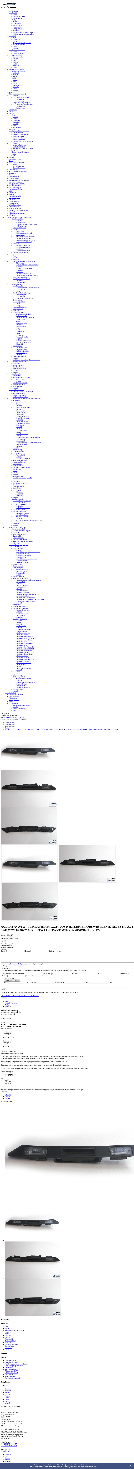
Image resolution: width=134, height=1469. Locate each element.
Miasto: (74, 974)
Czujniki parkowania (22, 553)
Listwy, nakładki (18, 18)
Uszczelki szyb (17, 127)
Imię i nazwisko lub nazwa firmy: (13, 974)
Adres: (98, 974)
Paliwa (15, 258)
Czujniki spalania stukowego (21, 293)
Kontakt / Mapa (9, 1346)
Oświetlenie (14, 95)
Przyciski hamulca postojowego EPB (27, 594)
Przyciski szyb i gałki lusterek (25, 597)
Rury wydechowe (18, 487)
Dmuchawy (20, 280)
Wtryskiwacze (17, 469)
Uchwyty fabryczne (15, 208)
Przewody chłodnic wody (24, 242)
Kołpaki (15, 707)
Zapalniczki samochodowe (17, 213)
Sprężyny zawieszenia (19, 511)
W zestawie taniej (10, 1341)
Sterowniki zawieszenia (23, 663)
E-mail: (3, 951)
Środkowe (19, 495)
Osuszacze (19, 270)
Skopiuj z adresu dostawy (12, 980)
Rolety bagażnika (14, 201)
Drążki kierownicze (19, 393)
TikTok (7, 1401)
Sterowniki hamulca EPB (24, 643)
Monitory (19, 583)
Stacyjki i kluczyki (20, 619)
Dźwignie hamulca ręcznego (21, 377)
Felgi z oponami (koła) (16, 694)
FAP (17, 479)
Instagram (8, 1390)
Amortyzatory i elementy (22, 501)
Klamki (15, 67)
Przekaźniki (16, 605)
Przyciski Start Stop (22, 596)
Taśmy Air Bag (17, 675)
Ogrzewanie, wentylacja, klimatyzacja (22, 261)
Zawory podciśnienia (19, 356)
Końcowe (19, 492)
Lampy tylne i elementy (21, 97)
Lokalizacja (8, 1348)
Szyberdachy (17, 122)
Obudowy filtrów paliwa (20, 460)
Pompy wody (18, 231)
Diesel (18, 333)
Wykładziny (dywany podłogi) (18, 210)
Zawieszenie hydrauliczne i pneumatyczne (27, 520)
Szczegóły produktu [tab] (11, 1003)
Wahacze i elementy (20, 516)
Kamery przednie (18, 566)
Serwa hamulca (17, 386)
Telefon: (27, 951)
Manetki (19, 589)
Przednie (15, 117)
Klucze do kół (17, 536)
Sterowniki (17, 624)
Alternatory (16, 363)
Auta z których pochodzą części (14, 1330)
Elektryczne (20, 335)
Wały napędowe (21, 411)
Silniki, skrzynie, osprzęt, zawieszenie (18, 217)
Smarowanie (20, 414)
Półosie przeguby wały (21, 407)
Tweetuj (7, 1096)
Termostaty (16, 243)
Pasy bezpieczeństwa (15, 189)
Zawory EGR (20, 319)
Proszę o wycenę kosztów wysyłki (13, 966)
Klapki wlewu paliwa (17, 50)
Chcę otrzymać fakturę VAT (36, 976)
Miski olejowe (20, 344)
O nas (6, 1327)
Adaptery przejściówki (23, 458)
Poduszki (19, 428)
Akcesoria (13, 703)
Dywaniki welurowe (19, 168)
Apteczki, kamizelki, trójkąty (21, 531)
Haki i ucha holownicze (20, 534)
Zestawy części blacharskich (19, 152)
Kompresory (20, 522)
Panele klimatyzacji (15, 187)
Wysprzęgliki (20, 441)
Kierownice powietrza (19, 228)
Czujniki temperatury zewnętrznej (26, 559)
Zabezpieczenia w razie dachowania (24, 32)
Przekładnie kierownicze (20, 397)
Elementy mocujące (19, 16)
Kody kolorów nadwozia (12, 1369)
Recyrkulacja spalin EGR (22, 314)
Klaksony (19, 680)
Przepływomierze (18, 309)
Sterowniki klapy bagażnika (25, 647)
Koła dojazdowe (14, 700)
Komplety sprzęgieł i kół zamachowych (28, 442)
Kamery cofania (17, 564)
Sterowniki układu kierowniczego (26, 659)
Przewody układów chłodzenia (24, 236)
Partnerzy (8, 1337)
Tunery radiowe (21, 664)
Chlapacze (16, 532)
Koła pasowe (20, 296)
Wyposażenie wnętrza (13, 159)
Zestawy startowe (18, 689)
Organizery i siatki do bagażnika (23, 541)
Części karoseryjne (10, 1360)
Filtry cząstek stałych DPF (22, 478)
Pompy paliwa (17, 464)
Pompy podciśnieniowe (20, 307)
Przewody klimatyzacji (23, 273)
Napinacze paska (21, 323)
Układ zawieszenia (16, 499)
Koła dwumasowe (22, 434)
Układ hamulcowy (16, 374)
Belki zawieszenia (20, 504)
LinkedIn (7, 1403)
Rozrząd (17, 321)
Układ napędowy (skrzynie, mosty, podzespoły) (25, 398)
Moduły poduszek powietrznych (26, 682)
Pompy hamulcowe (19, 384)
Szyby (12, 115)
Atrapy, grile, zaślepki (19, 145)
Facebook (8, 1389)
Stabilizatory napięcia (23, 633)
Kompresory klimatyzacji (24, 268)
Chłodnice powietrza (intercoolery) (27, 224)
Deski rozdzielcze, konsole (17, 162)
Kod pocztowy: (48, 974)
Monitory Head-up (18, 576)
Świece (16, 671)
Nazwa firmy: (31, 982)
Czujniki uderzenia (22, 560)
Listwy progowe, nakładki (17, 69)
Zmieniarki (19, 617)
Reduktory (19, 420)
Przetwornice (20, 108)
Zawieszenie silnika (20, 347)
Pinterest (7, 1098)
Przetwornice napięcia (19, 606)
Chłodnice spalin (21, 316)
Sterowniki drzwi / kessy (24, 640)
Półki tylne (12, 199)
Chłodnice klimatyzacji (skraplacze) (27, 265)
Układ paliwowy (15, 450)
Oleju (14, 256)
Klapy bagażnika (15, 55)
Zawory (15, 471)
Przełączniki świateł (22, 592)
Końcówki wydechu (19, 485)
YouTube (7, 1394)
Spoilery (11, 113)
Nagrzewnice (20, 282)
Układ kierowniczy (16, 390)
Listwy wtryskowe (18, 451)
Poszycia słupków (14, 198)
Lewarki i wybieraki (22, 418)
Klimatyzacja (18, 263)
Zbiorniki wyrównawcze (20, 252)
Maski (12, 78)
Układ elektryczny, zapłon (18, 545)
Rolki (18, 328)
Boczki (11, 161)
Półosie (18, 409)
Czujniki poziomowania (23, 555)
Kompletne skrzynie (22, 416)
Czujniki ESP (17, 376)
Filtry (12, 254)
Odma (18, 291)
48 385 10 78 (34, 996)
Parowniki (19, 272)
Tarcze (18, 435)
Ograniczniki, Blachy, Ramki (22, 43)
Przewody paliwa (18, 465)
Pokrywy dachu (17, 25)
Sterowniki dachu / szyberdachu (26, 638)
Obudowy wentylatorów (24, 247)
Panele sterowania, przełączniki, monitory (27, 580)
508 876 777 (13, 717)
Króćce (15, 229)
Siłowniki (16, 58)
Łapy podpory (20, 425)
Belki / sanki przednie (23, 508)
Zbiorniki (19, 457)
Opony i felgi (10, 693)
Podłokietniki (13, 192)
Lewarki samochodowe (20, 539)
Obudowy (16, 74)
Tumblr (7, 1399)
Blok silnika (18, 286)
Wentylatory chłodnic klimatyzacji (27, 275)
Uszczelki (16, 66)
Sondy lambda (17, 488)
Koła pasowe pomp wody (24, 233)
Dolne (18, 303)
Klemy (18, 575)
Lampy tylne (20, 99)
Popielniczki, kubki (15, 196)
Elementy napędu (19, 295)
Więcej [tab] (7, 1005)
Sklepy (7, 1328)
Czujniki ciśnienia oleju (23, 340)
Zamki (15, 46)
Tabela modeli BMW (11, 1371)
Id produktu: (5, 937)
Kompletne (16, 73)
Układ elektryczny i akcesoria (15, 527)
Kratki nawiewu (14, 177)
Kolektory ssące (17, 300)
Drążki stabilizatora (22, 515)
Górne (18, 305)
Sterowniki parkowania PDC (25, 649)
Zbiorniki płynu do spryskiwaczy (23, 141)
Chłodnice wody (21, 226)
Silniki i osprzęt (15, 284)
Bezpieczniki (20, 573)
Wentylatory (20, 249)
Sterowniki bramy (22, 634)
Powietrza (16, 259)
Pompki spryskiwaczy (19, 136)
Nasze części (9, 1339)
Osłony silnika (19, 302)
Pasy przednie (13, 110)
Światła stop (20, 101)
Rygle (14, 60)
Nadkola (11, 92)
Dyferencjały (17, 400)
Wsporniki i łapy (21, 353)
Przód (14, 154)
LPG (16, 453)
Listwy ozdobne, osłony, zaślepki (19, 180)
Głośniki (19, 612)
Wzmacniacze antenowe (23, 668)
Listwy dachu (17, 23)
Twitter (7, 1398)
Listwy (15, 41)
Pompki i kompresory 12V (21, 708)
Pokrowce (16, 543)
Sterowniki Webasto (22, 661)
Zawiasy (15, 48)
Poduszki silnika (21, 349)
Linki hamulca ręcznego (20, 383)
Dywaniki (13, 164)
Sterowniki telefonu (22, 657)
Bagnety (19, 339)
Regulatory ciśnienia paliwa (21, 467)
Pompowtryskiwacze (19, 462)
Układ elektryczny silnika (18, 361)
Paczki (7, 1334)
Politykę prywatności (24, 964)
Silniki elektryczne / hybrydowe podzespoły (26, 360)
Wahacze (19, 518)
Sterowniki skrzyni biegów (24, 654)
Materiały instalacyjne (21, 569)
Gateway (19, 627)
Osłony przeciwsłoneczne (17, 184)
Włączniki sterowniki (23, 250)
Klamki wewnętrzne (15, 175)
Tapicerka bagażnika (15, 205)
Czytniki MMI (20, 582)
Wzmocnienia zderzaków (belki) (23, 148)
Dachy (12, 20)
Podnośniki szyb (21, 684)
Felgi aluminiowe (14, 696)
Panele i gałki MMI (22, 585)
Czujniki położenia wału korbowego (27, 287)
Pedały (11, 191)
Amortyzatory (20, 502)
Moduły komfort (21, 631)
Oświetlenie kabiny (15, 185)
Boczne (15, 118)
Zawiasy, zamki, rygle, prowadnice (23, 34)
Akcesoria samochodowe (18, 529)
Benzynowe (20, 332)
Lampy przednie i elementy (23, 104)
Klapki (15, 51)
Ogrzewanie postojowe (20, 277)
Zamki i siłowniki (18, 53)
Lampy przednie (21, 106)
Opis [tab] (6, 1001)
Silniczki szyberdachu (23, 687)
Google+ (7, 1392)
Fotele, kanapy (13, 169)
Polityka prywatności (11, 1344)
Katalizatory (16, 481)
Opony (11, 701)
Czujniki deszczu (18, 132)
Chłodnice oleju (21, 222)
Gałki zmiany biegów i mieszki (18, 171)
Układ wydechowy (16, 476)
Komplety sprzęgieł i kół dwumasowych (28, 437)
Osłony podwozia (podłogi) (17, 94)
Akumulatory (17, 546)
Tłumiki (17, 490)
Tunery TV (19, 666)
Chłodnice (17, 221)
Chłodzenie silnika (16, 219)
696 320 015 (5, 717)
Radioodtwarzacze (22, 613)
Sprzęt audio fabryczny (21, 610)
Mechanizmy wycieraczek (21, 134)
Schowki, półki (13, 203)
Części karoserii (11, 11)
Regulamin (13, 964)
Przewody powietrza (19, 312)
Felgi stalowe (13, 698)
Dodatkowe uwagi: (55, 951)
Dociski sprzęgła (21, 444)
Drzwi (12, 36)
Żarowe (18, 673)
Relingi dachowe (18, 29)
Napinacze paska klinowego (25, 298)
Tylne (14, 125)
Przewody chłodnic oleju (24, 238)
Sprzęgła (17, 432)
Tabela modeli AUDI (11, 1373)
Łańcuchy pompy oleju (23, 342)
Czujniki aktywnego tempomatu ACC (28, 552)
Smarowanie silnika (20, 337)
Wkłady (15, 76)
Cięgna (15, 83)
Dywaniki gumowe (19, 166)
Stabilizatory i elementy (21, 513)
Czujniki (19, 266)
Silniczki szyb (20, 686)
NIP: (6, 982)
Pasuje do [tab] (8, 1006)
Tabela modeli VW (10, 1374)
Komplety (19, 494)
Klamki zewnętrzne (19, 39)
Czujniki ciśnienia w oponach (22, 705)
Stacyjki (18, 622)
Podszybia (12, 111)
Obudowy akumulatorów (20, 578)
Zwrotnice (16, 524)
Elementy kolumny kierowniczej (23, 391)
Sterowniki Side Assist (23, 652)
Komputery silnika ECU (24, 629)
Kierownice (12, 173)
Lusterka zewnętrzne (17, 71)
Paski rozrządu (21, 326)
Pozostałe (15, 90)
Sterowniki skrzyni (22, 421)
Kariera (7, 1349)
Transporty (8, 1335)
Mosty (16, 402)
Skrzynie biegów (19, 413)
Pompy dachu (17, 27)
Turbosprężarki (17, 346)
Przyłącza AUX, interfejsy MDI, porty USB (30, 599)
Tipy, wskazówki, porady (12, 1378)
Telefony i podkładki (19, 677)
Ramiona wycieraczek (19, 138)
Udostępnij (8, 1095)
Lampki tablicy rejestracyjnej (21, 103)
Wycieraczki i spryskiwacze (19, 131)
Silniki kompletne (20, 330)
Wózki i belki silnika (22, 351)
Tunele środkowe (14, 206)
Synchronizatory (21, 430)
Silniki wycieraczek (19, 140)
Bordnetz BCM (21, 626)
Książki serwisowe (18, 538)
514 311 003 (21, 717)
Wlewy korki (20, 455)
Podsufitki (12, 194)
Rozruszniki (16, 370)
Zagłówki (12, 212)
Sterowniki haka (21, 642)
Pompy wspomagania (19, 395)
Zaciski (18, 381)
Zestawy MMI (20, 587)
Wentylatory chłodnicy (21, 245)
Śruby (14, 710)
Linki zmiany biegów (23, 423)
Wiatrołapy (16, 30)
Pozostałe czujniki (22, 562)
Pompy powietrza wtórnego (25, 317)
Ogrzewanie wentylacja (21, 279)
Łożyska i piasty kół (19, 509)
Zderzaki (13, 143)
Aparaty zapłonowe (19, 365)
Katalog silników (10, 1376)
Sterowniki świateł (22, 656)
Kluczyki (19, 620)
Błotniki (13, 13)
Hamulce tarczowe (20, 379)
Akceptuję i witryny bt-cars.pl (23, 964)
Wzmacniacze (20, 615)
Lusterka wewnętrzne (15, 182)
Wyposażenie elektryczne (22, 679)
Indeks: (3, 935)
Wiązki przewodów (22, 571)
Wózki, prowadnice (19, 44)
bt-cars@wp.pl (5, 1451)
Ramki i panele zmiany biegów (26, 601)
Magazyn (7, 1332)
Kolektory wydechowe (20, 483)
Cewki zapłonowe (18, 367)
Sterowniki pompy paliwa (24, 650)
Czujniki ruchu (21, 557)
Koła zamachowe (21, 289)
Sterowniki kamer (21, 645)
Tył (14, 155)
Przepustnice (16, 310)
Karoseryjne (16, 120)
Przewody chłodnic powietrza (25, 240)
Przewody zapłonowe (19, 369)
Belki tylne (19, 506)
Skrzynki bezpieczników (20, 608)
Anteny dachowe (18, 548)
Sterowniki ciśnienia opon (24, 636)
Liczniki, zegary (14, 178)
